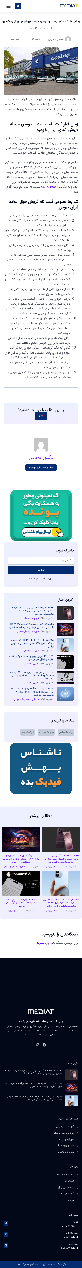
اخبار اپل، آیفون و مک (29, 699)
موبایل (20, 631)
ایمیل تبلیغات (72, 1244)
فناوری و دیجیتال (32, 618)
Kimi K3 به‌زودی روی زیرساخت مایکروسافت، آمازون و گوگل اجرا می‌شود (31, 658)
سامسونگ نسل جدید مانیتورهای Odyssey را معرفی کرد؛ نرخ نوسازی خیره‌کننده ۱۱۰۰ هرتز (31, 626)
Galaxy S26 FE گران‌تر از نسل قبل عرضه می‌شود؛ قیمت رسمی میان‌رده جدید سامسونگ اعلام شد (33, 611)
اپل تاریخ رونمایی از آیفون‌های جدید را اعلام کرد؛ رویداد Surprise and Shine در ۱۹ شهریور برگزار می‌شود (32, 692)
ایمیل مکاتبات (72, 1233)
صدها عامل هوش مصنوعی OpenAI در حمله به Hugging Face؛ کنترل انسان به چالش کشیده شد (32, 675)
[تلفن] (6, 1223)
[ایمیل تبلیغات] (6, 1245)
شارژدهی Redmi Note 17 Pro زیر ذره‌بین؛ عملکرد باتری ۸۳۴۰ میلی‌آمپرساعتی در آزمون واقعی (32, 643)
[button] (8, 6)
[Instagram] (37, 1045)
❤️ (41, 416)
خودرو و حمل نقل (42, 28)
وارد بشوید (43, 943)
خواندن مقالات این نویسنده (41, 467)
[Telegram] (44, 1045)
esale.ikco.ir (49, 187)
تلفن (76, 1222)
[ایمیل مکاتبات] (6, 1234)
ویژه (31, 28)
